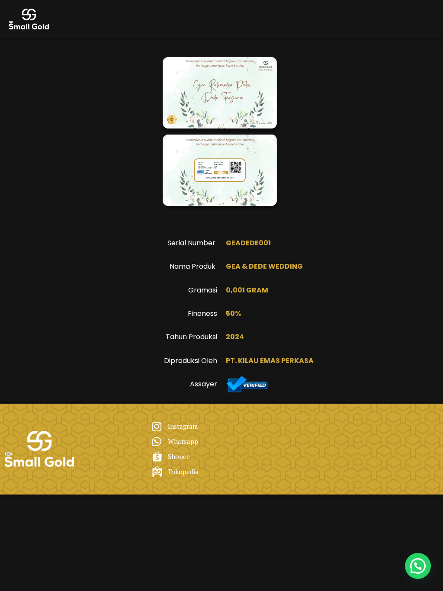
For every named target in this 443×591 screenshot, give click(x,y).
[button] (418, 566)
